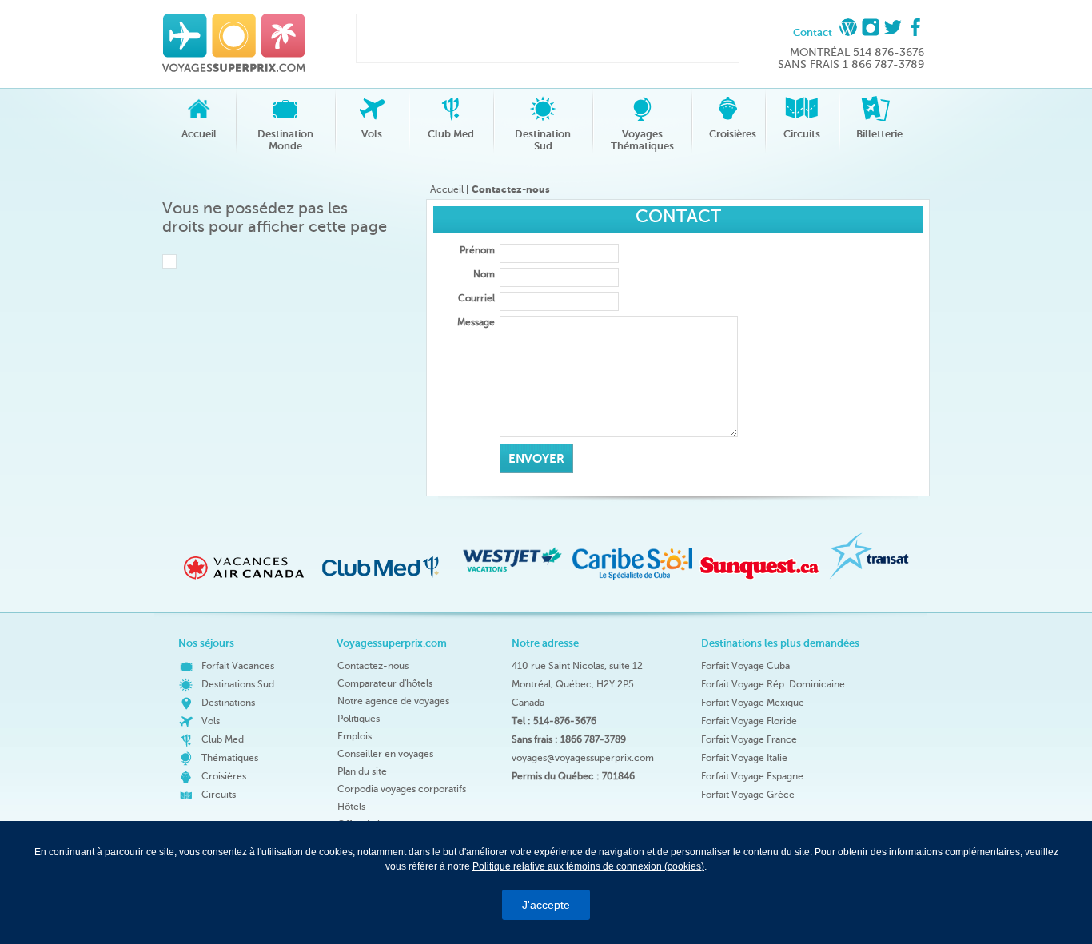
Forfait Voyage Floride (749, 721)
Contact (812, 32)
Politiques (358, 718)
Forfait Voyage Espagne (752, 776)
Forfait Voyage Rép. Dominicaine (773, 684)
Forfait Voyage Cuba (745, 665)
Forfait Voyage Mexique (752, 702)
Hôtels (351, 806)
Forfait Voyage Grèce (748, 794)
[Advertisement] (544, 38)
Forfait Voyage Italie (744, 757)
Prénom (477, 250)
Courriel (476, 298)
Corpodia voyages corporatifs (401, 789)
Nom (484, 274)
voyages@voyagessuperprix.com (583, 757)
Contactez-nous (373, 665)
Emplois (354, 736)
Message (476, 322)
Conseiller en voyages (385, 753)
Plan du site (362, 771)
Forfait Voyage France (749, 739)
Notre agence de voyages (393, 701)
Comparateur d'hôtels (384, 683)
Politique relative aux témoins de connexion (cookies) (588, 866)
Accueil (447, 189)
